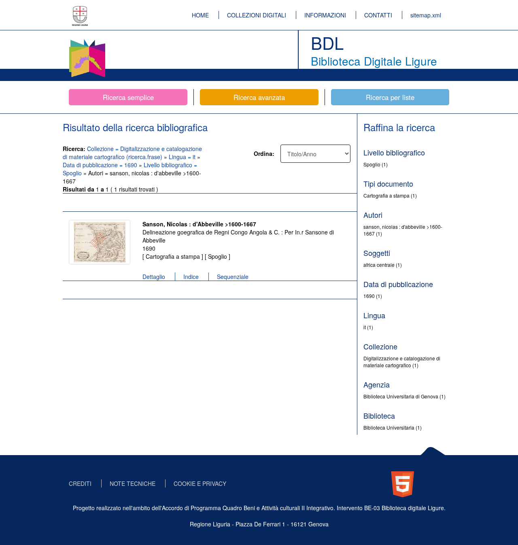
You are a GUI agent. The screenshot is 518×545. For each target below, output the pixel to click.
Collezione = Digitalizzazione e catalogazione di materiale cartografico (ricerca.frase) (132, 153)
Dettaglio (153, 276)
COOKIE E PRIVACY (200, 483)
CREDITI (80, 483)
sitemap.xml (425, 15)
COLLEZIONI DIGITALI (256, 15)
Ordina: (264, 153)
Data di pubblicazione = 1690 (101, 165)
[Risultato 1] (99, 242)
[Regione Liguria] (80, 10)
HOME (200, 15)
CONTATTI (378, 15)
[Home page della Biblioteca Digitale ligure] (87, 40)
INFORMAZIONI (325, 15)
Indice (191, 276)
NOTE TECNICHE (132, 483)
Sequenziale (232, 276)
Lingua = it (183, 157)
